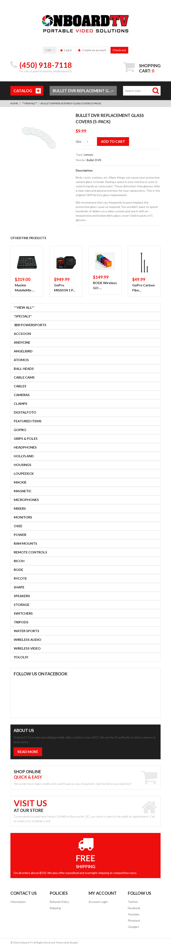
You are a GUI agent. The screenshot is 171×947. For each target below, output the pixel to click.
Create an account (94, 50)
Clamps (20, 403)
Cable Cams (24, 377)
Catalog (23, 90)
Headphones (25, 447)
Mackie (20, 482)
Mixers (20, 508)
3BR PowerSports (30, 325)
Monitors (23, 517)
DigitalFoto (25, 412)
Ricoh (19, 561)
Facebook (134, 908)
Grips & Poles (26, 438)
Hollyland (24, 456)
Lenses (88, 154)
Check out (119, 50)
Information (18, 902)
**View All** (29, 103)
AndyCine (22, 342)
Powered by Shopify (67, 942)
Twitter (133, 902)
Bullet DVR (94, 160)
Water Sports (26, 631)
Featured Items (27, 421)
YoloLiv (21, 657)
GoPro (20, 430)
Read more (28, 751)
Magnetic (22, 491)
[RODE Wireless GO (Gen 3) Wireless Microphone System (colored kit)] (105, 261)
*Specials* (23, 316)
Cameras (22, 395)
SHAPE (19, 587)
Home (14, 103)
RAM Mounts (25, 543)
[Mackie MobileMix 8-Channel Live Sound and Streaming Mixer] (27, 262)
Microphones (26, 500)
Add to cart (113, 141)
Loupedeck (24, 473)
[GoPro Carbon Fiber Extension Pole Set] (144, 262)
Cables (20, 386)
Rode (18, 570)
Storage (21, 604)
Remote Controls (30, 552)
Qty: (79, 141)
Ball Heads (24, 368)
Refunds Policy (59, 902)
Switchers (23, 613)
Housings (22, 465)
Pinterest (134, 920)
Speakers (22, 596)
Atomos (21, 360)
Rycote (20, 578)
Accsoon (22, 334)
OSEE (18, 526)
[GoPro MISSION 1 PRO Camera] (66, 262)
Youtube (133, 914)
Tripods (21, 622)
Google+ (133, 926)
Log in (68, 50)
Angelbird (23, 351)
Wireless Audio (27, 639)
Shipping (55, 908)
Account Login (98, 902)
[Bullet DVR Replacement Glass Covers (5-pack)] (39, 115)
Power (20, 535)
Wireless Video (27, 648)
